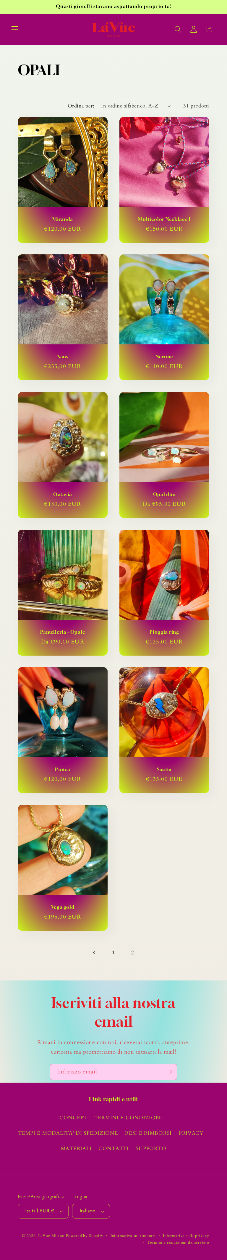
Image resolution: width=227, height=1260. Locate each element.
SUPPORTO (151, 1148)
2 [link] (132, 952)
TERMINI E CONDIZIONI (128, 1117)
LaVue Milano (51, 1235)
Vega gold (62, 907)
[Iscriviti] (169, 1072)
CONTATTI (113, 1148)
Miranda (62, 219)
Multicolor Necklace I (164, 219)
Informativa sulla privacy (186, 1235)
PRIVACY (191, 1133)
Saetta (164, 770)
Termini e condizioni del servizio (178, 1242)
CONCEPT (73, 1117)
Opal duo (164, 494)
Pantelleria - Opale (62, 632)
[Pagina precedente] (94, 953)
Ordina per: (81, 105)
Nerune (164, 357)
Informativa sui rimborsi (133, 1235)
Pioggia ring (164, 632)
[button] (15, 29)
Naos (63, 357)
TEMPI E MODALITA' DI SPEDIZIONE (68, 1133)
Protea (62, 770)
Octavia (62, 494)
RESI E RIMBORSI (148, 1133)
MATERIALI (76, 1148)
